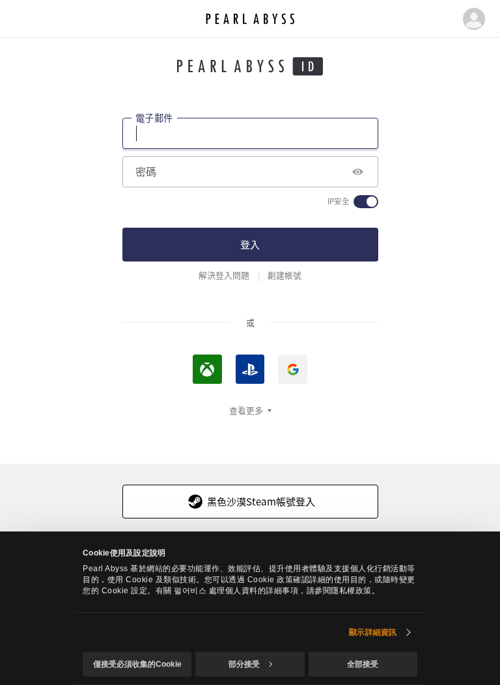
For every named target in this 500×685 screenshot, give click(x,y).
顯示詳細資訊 (372, 632)
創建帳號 (284, 275)
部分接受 (244, 664)
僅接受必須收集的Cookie (137, 664)
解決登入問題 (224, 275)
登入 (250, 244)
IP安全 (338, 201)
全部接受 (362, 664)
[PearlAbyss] (250, 19)
